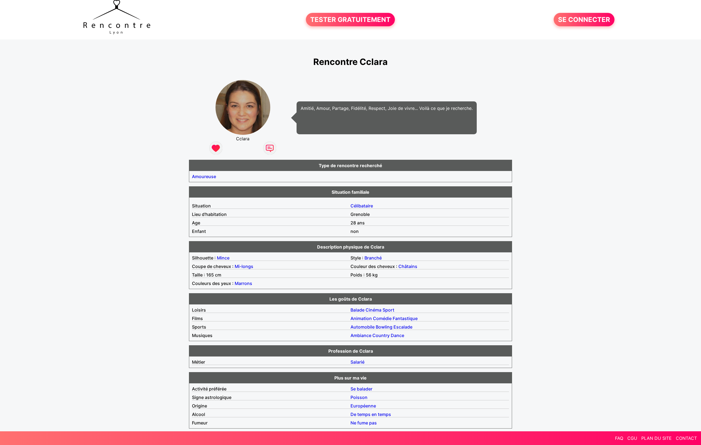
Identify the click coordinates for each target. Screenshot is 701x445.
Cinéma (373, 310)
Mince (223, 258)
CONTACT (686, 438)
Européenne (363, 406)
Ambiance (360, 335)
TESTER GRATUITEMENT (350, 20)
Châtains (407, 266)
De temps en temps (370, 414)
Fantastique (405, 318)
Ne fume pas (363, 423)
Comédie (382, 318)
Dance (397, 335)
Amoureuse (204, 176)
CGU (632, 438)
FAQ (619, 438)
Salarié (357, 362)
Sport (388, 310)
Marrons (243, 283)
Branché (373, 258)
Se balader (361, 389)
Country (381, 335)
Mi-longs (244, 266)
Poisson (358, 397)
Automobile (362, 327)
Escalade (402, 327)
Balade (357, 310)
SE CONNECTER (584, 20)
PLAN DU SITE (656, 438)
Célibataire (361, 206)
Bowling (384, 327)
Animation (361, 318)
